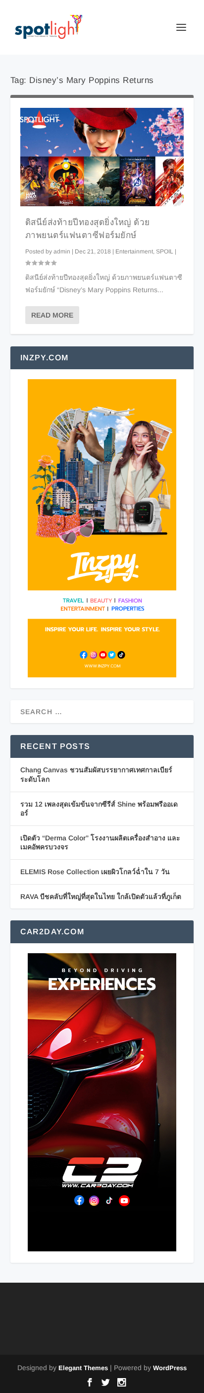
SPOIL (164, 251)
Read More (52, 315)
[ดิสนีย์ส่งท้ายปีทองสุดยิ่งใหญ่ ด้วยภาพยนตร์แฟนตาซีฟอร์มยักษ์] (102, 157)
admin (61, 251)
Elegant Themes (83, 1368)
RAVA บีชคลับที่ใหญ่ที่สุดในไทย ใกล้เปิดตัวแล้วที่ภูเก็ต (100, 897)
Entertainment (134, 251)
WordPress (170, 1368)
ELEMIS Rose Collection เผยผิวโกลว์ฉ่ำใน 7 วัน (95, 872)
